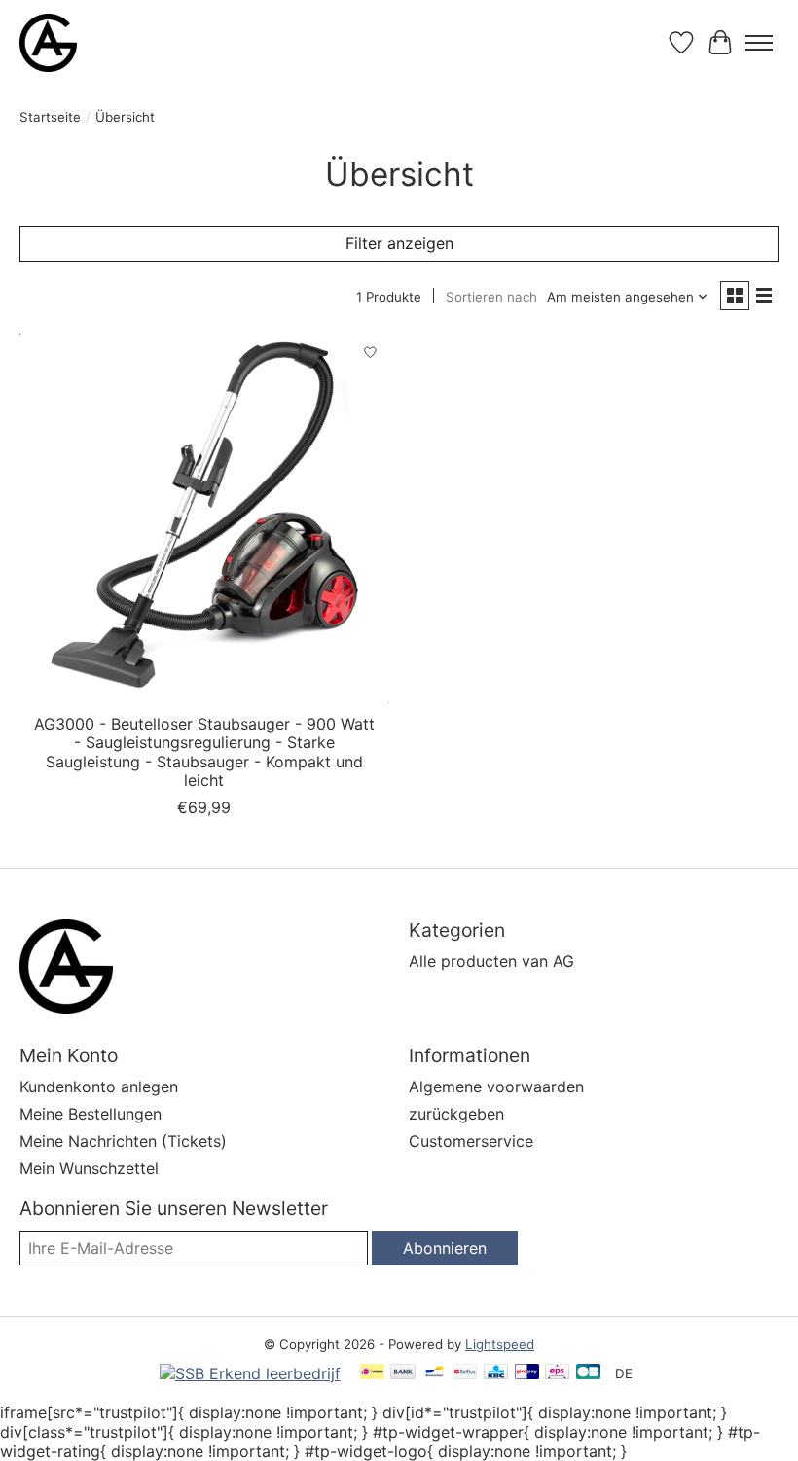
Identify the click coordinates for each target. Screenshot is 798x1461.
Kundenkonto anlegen (98, 1086)
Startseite (50, 117)
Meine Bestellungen (90, 1113)
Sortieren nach (491, 296)
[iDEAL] (372, 1373)
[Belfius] (465, 1373)
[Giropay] (527, 1373)
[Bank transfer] (403, 1373)
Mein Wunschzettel (89, 1168)
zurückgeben (456, 1113)
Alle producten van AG (491, 961)
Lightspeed (499, 1344)
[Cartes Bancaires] (588, 1373)
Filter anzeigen (399, 243)
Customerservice (471, 1141)
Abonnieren (445, 1248)
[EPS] (557, 1373)
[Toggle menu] (759, 42)
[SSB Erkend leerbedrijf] (250, 1373)
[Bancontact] (434, 1373)
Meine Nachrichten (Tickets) (123, 1141)
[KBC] (496, 1373)
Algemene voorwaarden (496, 1086)
